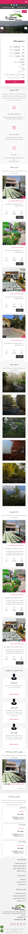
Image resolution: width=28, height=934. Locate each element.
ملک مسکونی (21, 884)
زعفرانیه (14, 450)
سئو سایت (14, 932)
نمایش (19, 217)
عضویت (16, 11)
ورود (23, 11)
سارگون (7, 932)
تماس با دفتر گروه (20, 871)
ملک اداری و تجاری (20, 882)
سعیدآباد (14, 473)
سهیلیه (14, 405)
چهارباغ (14, 428)
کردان (14, 382)
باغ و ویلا (22, 879)
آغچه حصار (14, 496)
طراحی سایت (19, 932)
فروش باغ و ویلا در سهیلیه (18, 866)
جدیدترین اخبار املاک (19, 863)
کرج (23, 788)
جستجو (14, 82)
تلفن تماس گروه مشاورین (18, 868)
